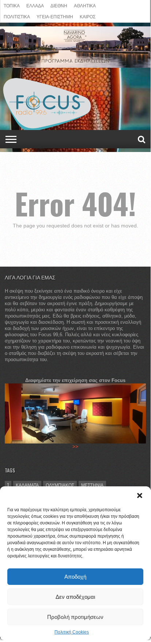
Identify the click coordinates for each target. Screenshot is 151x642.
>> (75, 446)
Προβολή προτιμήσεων (75, 617)
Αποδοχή (75, 577)
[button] (139, 495)
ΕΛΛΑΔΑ (35, 5)
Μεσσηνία (92, 485)
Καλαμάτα (27, 485)
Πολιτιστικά (17, 16)
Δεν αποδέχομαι (75, 597)
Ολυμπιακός (60, 485)
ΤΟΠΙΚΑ (12, 5)
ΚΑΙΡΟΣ (87, 16)
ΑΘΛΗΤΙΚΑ (85, 5)
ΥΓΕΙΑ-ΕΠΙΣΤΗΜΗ (55, 16)
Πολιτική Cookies (71, 632)
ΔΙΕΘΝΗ (58, 5)
